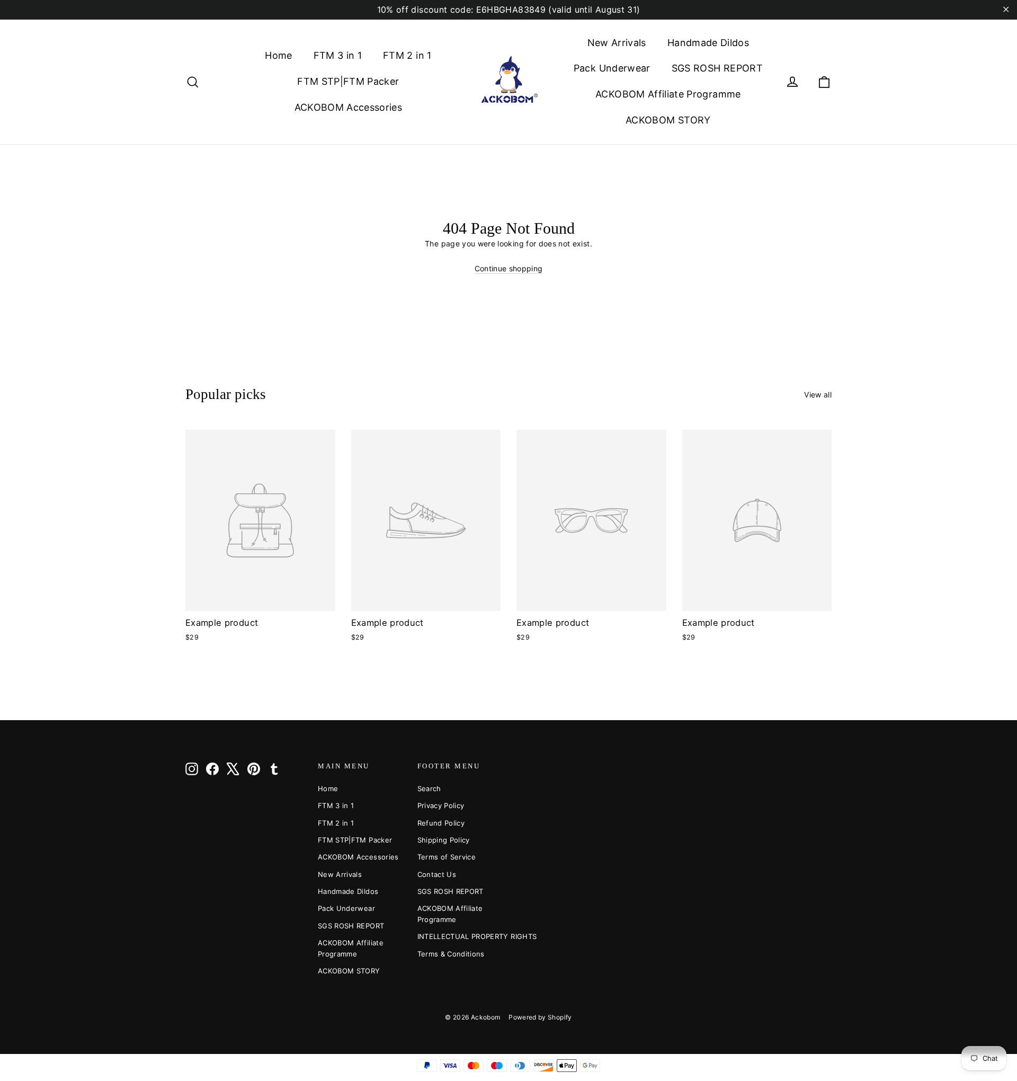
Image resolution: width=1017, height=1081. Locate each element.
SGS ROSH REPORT (717, 68)
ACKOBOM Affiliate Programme (668, 94)
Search (429, 788)
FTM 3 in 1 (338, 55)
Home (278, 55)
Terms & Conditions (451, 954)
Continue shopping (509, 268)
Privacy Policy (441, 805)
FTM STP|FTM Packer (348, 81)
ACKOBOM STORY (668, 120)
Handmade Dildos (708, 42)
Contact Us (437, 874)
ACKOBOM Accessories (349, 107)
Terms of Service (446, 857)
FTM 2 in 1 (407, 55)
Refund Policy (441, 823)
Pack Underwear (612, 68)
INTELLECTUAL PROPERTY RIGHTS (459, 936)
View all (818, 394)
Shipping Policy (443, 840)
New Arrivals (616, 42)
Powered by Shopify (540, 1017)
